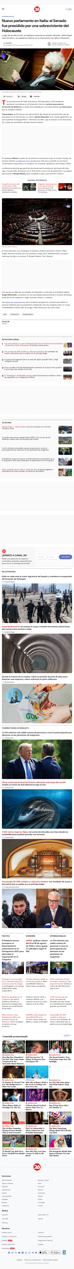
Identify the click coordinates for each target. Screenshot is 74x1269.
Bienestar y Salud (43, 1180)
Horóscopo (41, 1193)
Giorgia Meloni (28, 314)
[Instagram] (12, 1253)
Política (6, 936)
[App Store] (44, 1253)
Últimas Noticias (7, 1180)
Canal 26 (9, 43)
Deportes (5, 1186)
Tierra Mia (5, 1219)
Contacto (41, 1232)
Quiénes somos (6, 1232)
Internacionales (8, 16)
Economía (30, 936)
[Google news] (36, 1253)
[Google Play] (56, 1253)
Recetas (4, 1202)
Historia (4, 1193)
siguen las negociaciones (15, 302)
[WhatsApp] (29, 1253)
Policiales (5, 1199)
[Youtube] (19, 1253)
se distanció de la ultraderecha (28, 161)
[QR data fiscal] (64, 1254)
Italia (5, 314)
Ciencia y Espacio (7, 1183)
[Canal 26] (37, 1167)
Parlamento (15, 314)
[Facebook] (9, 1253)
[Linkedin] (23, 1253)
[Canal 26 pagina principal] (37, 12)
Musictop (5, 1223)
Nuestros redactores (8, 1244)
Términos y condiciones (9, 1236)
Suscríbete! (66, 557)
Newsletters (8, 1248)
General (40, 1190)
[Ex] (16, 1253)
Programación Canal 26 (45, 1240)
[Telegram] (33, 1253)
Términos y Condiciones (32, 1260)
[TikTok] (26, 1253)
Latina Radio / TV (43, 1215)
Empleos (40, 1244)
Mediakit (7, 1240)
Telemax (40, 1219)
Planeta (40, 1196)
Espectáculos (6, 1190)
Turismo (40, 1206)
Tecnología (41, 1202)
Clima (39, 1183)
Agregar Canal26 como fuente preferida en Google (60, 44)
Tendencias (5, 1206)
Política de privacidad (44, 1236)
